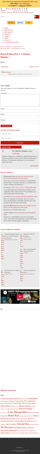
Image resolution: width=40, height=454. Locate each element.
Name (3, 109)
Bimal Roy (33, 398)
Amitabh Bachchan (7, 398)
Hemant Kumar (25, 406)
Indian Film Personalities (11, 239)
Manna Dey (4, 416)
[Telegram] (18, 443)
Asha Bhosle (17, 398)
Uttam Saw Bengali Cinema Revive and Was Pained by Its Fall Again (18, 177)
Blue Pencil (20, 22)
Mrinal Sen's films (10, 418)
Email (3, 114)
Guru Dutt (16, 406)
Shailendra (17, 427)
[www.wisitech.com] (23, 447)
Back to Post (5, 66)
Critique (6, 36)
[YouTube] (22, 443)
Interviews (7, 34)
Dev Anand (28, 401)
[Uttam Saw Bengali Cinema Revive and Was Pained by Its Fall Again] (2, 258)
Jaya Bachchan (9, 409)
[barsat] (6, 72)
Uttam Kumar (25, 433)
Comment (4, 93)
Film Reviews (8, 30)
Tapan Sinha (5, 433)
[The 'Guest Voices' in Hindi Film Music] (2, 284)
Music (6, 38)
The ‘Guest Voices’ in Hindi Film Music (24, 187)
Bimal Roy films (4, 401)
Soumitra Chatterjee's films (23, 430)
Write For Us (11, 22)
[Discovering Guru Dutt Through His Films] (21, 267)
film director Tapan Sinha (13, 403)
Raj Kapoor (22, 421)
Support (29, 22)
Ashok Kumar (25, 399)
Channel (20, 5)
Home (6, 28)
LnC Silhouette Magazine (20, 151)
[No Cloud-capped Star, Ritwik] (21, 280)
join (24, 2)
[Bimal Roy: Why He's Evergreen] (21, 246)
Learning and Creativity (11, 42)
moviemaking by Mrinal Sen (26, 416)
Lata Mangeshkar (18, 412)
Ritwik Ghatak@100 (28, 274)
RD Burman (29, 421)
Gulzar (12, 406)
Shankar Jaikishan (28, 427)
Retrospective (8, 32)
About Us (7, 40)
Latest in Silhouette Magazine (10, 229)
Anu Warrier (7, 187)
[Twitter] (13, 443)
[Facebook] (9, 443)
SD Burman (7, 427)
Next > (37, 66)
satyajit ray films (34, 424)
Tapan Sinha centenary (15, 433)
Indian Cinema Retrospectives (27, 238)
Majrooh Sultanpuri (33, 412)
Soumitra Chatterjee (9, 430)
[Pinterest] (26, 443)
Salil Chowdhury (11, 424)
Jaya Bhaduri (16, 409)
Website (3, 120)
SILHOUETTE (17, 10)
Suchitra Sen (32, 430)
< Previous (32, 66)
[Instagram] (30, 443)
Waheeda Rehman (34, 433)
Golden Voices (8, 274)
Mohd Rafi (13, 415)
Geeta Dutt (5, 405)
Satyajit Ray (23, 423)
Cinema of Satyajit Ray (16, 401)
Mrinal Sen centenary (21, 419)
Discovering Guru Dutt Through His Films (25, 196)
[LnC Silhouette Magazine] (3, 151)
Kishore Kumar (25, 408)
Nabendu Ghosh (12, 421)
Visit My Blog (16, 153)
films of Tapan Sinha (29, 403)
